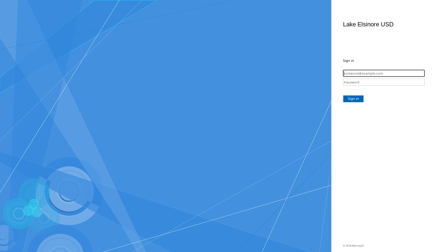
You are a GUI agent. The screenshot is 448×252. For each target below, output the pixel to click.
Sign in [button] (353, 98)
